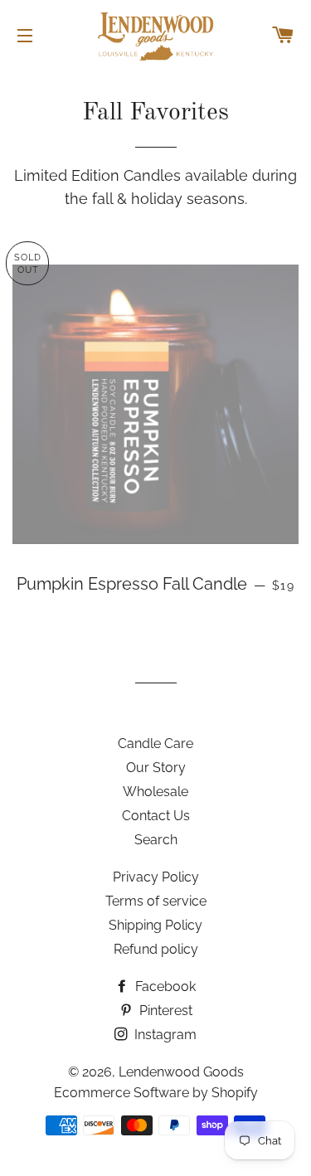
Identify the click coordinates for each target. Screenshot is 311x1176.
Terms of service (156, 901)
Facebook (164, 986)
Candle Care (155, 743)
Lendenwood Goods (181, 1072)
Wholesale (155, 791)
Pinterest (164, 1010)
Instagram (164, 1034)
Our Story (156, 767)
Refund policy (156, 949)
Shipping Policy (155, 925)
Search (155, 840)
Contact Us (156, 816)
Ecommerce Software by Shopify (156, 1093)
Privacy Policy (156, 877)
